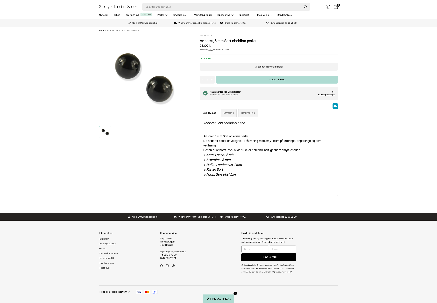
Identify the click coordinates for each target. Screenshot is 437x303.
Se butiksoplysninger (326, 93)
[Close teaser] (235, 293)
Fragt (210, 49)
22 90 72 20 (170, 254)
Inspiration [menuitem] (263, 15)
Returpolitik (104, 267)
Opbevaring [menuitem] (223, 15)
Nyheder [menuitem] (103, 15)
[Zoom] (181, 40)
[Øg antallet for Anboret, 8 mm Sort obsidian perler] (211, 80)
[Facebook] (163, 265)
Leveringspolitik (107, 258)
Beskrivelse (209, 112)
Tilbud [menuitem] (117, 15)
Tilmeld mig (269, 257)
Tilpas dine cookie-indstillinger (114, 291)
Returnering (248, 112)
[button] (218, 298)
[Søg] (305, 7)
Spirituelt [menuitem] (244, 15)
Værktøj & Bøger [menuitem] (203, 15)
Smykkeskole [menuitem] (284, 15)
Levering (228, 112)
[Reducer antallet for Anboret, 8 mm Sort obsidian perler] (202, 80)
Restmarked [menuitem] (132, 15)
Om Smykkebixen (107, 243)
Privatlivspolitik (106, 263)
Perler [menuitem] (160, 15)
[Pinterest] (174, 265)
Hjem (101, 30)
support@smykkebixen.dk (173, 251)
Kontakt (103, 248)
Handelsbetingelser (109, 253)
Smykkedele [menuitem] (179, 15)
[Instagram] (168, 265)
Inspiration (104, 238)
